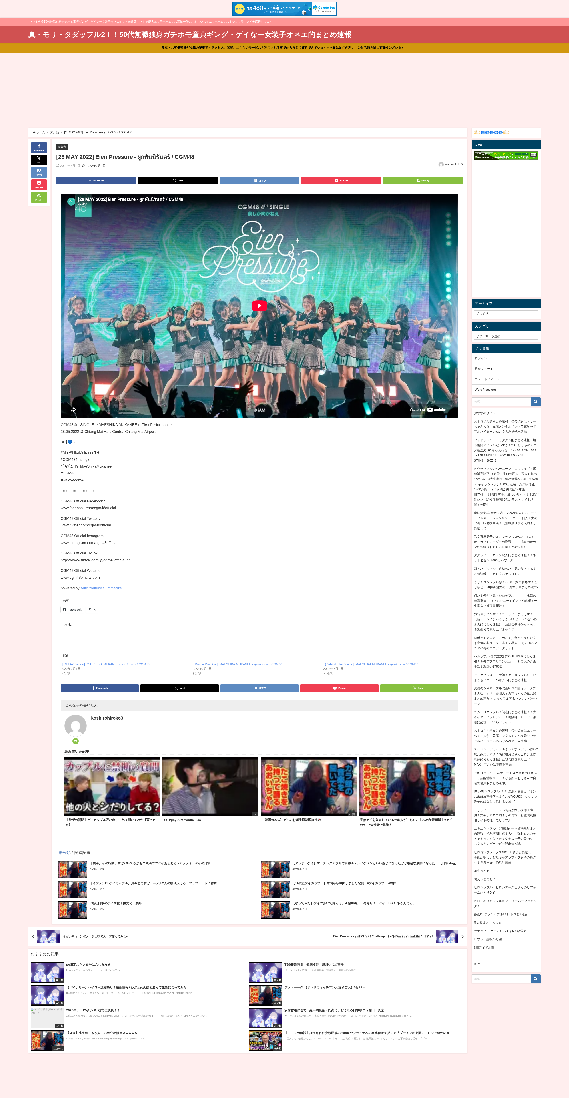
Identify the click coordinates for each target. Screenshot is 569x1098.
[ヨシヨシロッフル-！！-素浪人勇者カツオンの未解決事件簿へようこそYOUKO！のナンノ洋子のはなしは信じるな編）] (506, 796)
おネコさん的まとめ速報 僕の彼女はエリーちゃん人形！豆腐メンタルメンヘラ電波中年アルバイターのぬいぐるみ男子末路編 (505, 426)
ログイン (481, 358)
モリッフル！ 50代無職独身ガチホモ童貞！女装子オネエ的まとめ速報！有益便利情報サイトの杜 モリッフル (505, 815)
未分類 (62, 146)
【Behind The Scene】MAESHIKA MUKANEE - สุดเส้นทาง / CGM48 (370, 664)
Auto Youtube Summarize (101, 588)
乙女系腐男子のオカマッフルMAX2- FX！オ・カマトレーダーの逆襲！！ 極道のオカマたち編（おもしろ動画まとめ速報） (505, 541)
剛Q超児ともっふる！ (489, 922)
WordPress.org (485, 389)
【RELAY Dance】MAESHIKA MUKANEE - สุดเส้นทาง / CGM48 (105, 664)
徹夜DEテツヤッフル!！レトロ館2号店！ (502, 914)
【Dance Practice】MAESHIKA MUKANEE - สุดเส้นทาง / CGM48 (237, 664)
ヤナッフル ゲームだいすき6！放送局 (500, 930)
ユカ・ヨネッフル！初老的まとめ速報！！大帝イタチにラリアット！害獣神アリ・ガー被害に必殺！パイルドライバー (505, 717)
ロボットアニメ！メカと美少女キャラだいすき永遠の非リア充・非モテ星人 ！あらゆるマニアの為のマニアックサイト (505, 643)
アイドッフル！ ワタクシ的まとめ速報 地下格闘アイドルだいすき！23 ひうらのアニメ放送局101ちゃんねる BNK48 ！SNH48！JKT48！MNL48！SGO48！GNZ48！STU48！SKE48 (505, 450)
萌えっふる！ (483, 870)
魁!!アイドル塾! (484, 947)
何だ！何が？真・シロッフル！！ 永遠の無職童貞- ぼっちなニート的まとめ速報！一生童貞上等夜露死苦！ (505, 600)
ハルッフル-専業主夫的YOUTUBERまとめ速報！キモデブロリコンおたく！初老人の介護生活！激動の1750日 (505, 661)
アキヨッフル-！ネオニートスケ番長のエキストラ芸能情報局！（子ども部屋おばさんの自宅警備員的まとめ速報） (505, 778)
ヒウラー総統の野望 (488, 939)
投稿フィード (484, 368)
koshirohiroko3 (454, 164)
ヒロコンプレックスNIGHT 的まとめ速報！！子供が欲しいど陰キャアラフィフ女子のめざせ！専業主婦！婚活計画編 (505, 857)
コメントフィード (487, 379)
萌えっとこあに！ (486, 879)
